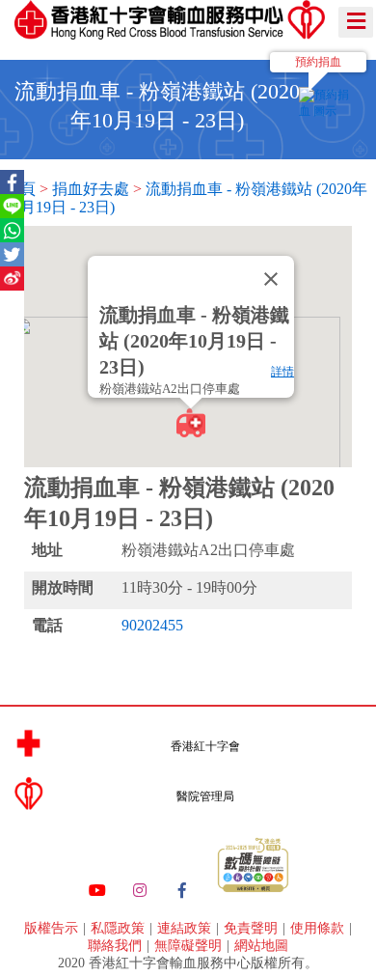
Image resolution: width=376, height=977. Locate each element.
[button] (191, 423)
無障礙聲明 (190, 945)
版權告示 (53, 928)
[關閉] (271, 279)
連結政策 (186, 928)
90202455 (152, 625)
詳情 (282, 371)
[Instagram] (140, 891)
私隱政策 (119, 928)
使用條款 (319, 928)
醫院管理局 (205, 796)
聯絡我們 (117, 945)
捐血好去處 (90, 189)
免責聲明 (253, 928)
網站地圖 (261, 945)
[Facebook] (182, 891)
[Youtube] (97, 891)
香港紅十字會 (205, 746)
